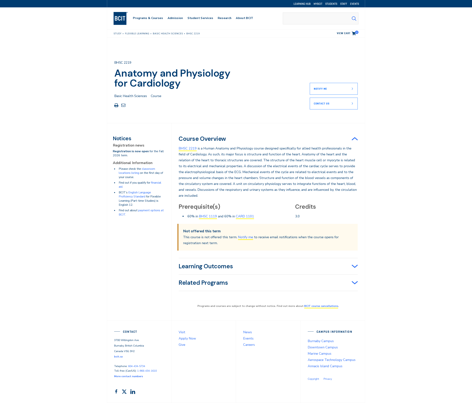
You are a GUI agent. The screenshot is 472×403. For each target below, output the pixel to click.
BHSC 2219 (188, 148)
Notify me (245, 237)
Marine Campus (319, 353)
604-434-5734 (136, 366)
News (247, 332)
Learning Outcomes (206, 266)
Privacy (328, 379)
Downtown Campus (323, 347)
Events (248, 338)
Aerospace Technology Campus (331, 360)
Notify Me (320, 88)
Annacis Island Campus (325, 366)
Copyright (313, 379)
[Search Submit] (354, 18)
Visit (182, 332)
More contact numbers (128, 376)
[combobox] (320, 18)
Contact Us (321, 103)
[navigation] (124, 18)
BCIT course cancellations (321, 306)
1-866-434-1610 (147, 371)
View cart (347, 33)
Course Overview (202, 138)
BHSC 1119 (208, 216)
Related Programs (203, 282)
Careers (249, 344)
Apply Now (187, 338)
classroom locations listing (137, 171)
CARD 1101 (245, 216)
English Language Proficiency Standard (135, 194)
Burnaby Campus (321, 341)
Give (182, 344)
